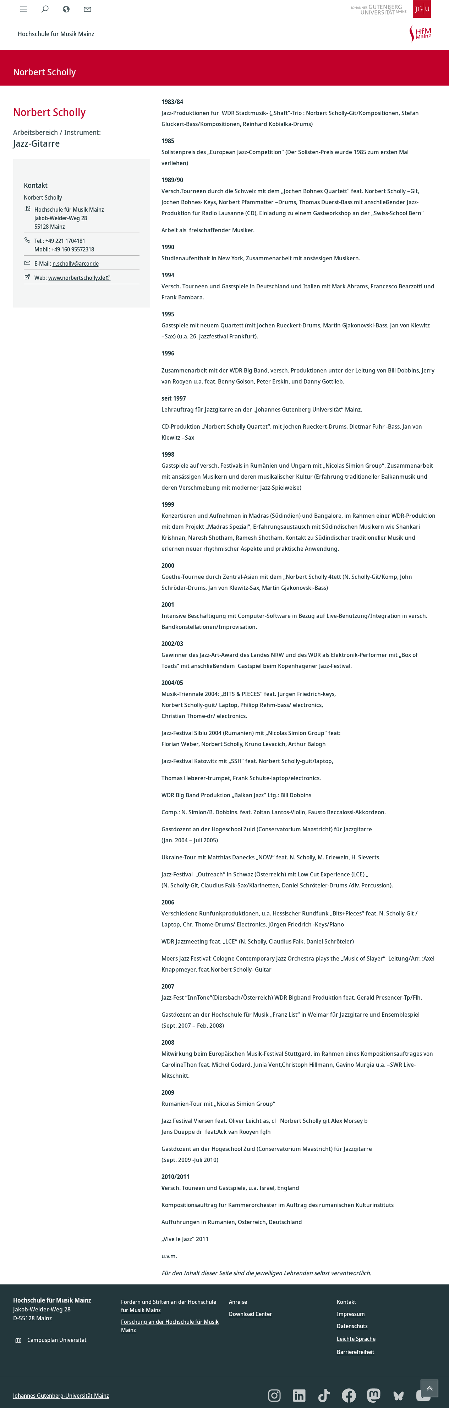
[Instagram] (274, 1395)
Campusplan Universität (57, 1340)
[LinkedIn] (299, 1395)
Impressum (351, 1314)
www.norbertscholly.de (76, 278)
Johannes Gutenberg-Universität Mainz (61, 1395)
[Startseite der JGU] (391, 9)
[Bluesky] (398, 1395)
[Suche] (45, 9)
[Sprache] (66, 9)
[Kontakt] (87, 9)
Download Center (250, 1314)
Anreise (238, 1302)
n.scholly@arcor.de (76, 263)
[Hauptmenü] (23, 9)
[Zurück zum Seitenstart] (429, 1388)
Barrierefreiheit (355, 1352)
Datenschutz (352, 1326)
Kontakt (346, 1302)
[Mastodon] (374, 1395)
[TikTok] (324, 1395)
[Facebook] (349, 1395)
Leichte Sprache (356, 1339)
